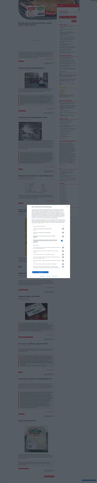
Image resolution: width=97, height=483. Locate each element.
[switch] (62, 229)
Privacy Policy (54, 276)
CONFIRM (40, 272)
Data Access (48, 276)
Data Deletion (42, 276)
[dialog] (48, 241)
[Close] (68, 207)
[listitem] (48, 226)
